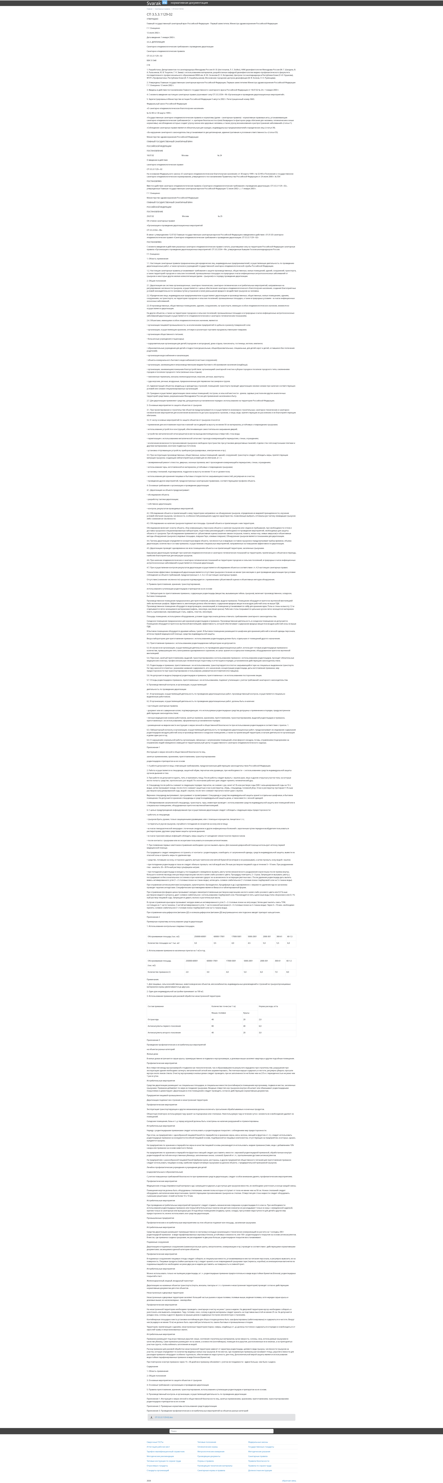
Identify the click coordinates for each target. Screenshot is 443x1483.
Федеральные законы (258, 1442)
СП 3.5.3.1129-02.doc (164, 1417)
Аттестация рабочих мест (158, 1447)
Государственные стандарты (261, 1447)
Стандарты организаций (158, 1470)
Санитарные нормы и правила (211, 1470)
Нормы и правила (206, 1461)
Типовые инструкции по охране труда (164, 1461)
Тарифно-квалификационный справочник (166, 1451)
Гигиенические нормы (208, 1447)
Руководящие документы (209, 1456)
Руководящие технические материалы (215, 1465)
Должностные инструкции (260, 1470)
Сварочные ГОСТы (155, 1442)
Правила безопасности (258, 1461)
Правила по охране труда (259, 1465)
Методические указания (259, 1451)
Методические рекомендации (160, 1456)
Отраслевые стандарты (157, 1465)
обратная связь (289, 1480)
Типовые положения (207, 1442)
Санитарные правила (258, 1456)
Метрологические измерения (211, 1451)
